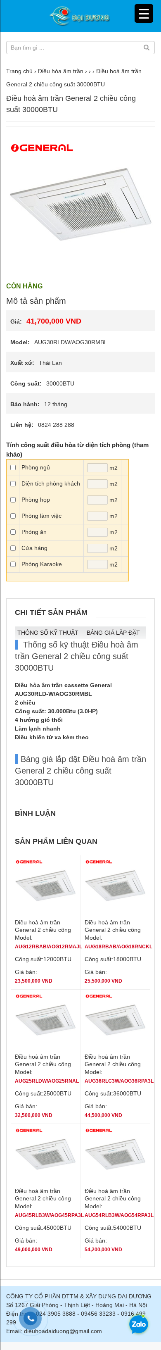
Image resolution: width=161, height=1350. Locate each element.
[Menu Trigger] (144, 13)
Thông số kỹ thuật (47, 632)
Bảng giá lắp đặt (113, 632)
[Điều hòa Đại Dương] (80, 16)
